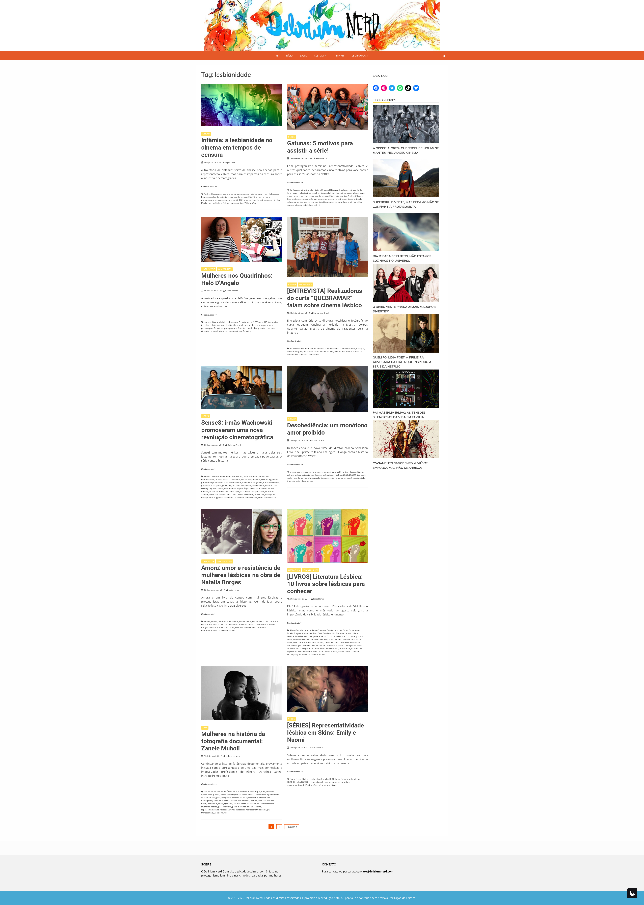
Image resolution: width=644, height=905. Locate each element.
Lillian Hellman (263, 196)
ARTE (204, 727)
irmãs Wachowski (271, 482)
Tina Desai (232, 494)
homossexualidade (210, 196)
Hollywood (273, 193)
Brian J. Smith (222, 479)
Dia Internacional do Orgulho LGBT (318, 779)
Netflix (351, 195)
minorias (263, 488)
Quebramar (313, 354)
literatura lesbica (316, 642)
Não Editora (262, 624)
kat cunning (333, 192)
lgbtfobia (228, 803)
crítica (345, 471)
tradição (291, 480)
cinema (232, 193)
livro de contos (231, 624)
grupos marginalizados (212, 482)
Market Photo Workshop (244, 803)
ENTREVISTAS (208, 269)
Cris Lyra (360, 348)
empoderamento (318, 636)
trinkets (298, 205)
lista (295, 642)
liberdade (361, 474)
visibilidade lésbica (267, 497)
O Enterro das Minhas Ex (313, 645)
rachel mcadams (295, 477)
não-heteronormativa (350, 642)
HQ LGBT (333, 639)
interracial (312, 192)
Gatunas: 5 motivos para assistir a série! (320, 147)
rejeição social (257, 491)
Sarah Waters (331, 651)
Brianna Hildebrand (330, 189)
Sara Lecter (318, 651)
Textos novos (384, 100)
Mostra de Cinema (343, 351)
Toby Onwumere (245, 494)
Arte (263, 791)
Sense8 (204, 494)
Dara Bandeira (324, 633)
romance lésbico (342, 477)
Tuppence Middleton (223, 497)
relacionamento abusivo (298, 202)
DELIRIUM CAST (360, 55)
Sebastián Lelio (358, 477)
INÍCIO (289, 55)
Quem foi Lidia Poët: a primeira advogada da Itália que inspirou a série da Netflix (402, 361)
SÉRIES (291, 136)
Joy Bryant (322, 192)
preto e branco (239, 806)
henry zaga (292, 192)
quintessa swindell (352, 198)
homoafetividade (301, 639)
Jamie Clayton (228, 485)
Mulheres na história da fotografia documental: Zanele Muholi (233, 741)
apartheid (244, 791)
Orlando (291, 648)
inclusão (302, 192)
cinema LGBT (335, 471)
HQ (265, 322)
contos (214, 621)
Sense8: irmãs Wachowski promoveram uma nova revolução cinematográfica (237, 430)
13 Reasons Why (297, 189)
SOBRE (303, 55)
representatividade (319, 202)
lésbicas (262, 800)
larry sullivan (302, 195)
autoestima (237, 476)
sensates (269, 491)
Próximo (291, 827)
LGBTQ (251, 196)
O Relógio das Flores (353, 645)
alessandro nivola (298, 471)
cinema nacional (347, 348)
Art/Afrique (255, 791)
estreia (290, 474)
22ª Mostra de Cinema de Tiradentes (307, 348)
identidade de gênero (252, 482)
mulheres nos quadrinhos (261, 325)
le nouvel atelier (229, 800)
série (211, 494)
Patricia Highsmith (304, 648)
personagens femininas (309, 198)
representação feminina (350, 648)
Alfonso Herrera (211, 476)
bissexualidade (219, 322)
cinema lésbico (332, 348)
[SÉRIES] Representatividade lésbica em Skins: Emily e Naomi (325, 732)
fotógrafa (216, 797)
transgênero (207, 497)
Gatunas (344, 189)
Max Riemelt (230, 488)
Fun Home (350, 636)
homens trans (238, 797)
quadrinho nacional (267, 328)
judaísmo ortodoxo (313, 474)
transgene (270, 494)
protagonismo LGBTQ (232, 200)
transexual (259, 494)
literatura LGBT (216, 624)
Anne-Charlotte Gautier (323, 630)
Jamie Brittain (341, 779)
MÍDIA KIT (339, 55)
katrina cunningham (349, 192)
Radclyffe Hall (332, 648)
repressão (329, 477)
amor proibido (313, 471)
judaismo (299, 474)
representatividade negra (258, 809)
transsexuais (207, 812)
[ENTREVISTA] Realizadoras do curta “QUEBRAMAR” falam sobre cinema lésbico (324, 298)
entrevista (308, 351)
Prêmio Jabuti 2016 (225, 627)
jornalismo (206, 325)
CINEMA (206, 133)
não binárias (341, 195)
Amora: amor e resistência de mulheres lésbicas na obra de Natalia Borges (240, 575)
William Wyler (251, 203)
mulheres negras (209, 806)
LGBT (331, 195)
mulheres (243, 325)
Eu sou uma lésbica (336, 636)
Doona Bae (246, 479)
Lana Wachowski (243, 485)
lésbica (244, 196)
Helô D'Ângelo (256, 322)
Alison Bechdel (297, 630)
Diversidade (234, 479)
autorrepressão (251, 476)
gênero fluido (356, 189)
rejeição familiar (242, 491)
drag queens (214, 794)
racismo (257, 806)
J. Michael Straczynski (211, 485)
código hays (256, 193)
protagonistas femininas (255, 200)
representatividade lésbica (299, 651)
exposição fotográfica (231, 794)
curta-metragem (295, 351)
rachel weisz (309, 477)
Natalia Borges (294, 645)
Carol (345, 630)
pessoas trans (224, 806)
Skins (334, 785)
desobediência (356, 471)
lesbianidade (234, 196)
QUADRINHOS (224, 269)
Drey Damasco (302, 636)
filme (265, 193)
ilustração (273, 322)
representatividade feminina (342, 202)
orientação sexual (209, 491)
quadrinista (218, 331)
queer (270, 200)
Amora (207, 621)
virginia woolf (300, 654)
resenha (239, 627)
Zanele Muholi (220, 812)
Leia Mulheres (218, 325)
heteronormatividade (228, 621)
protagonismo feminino (332, 198)
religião (319, 477)
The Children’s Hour (220, 203)
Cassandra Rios (309, 633)
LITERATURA (208, 561)
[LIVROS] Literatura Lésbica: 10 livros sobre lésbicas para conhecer (326, 584)
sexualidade (220, 494)
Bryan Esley (295, 779)
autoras (207, 322)
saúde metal (250, 627)
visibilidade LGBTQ (311, 205)
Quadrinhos (206, 331)
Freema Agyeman (269, 479)
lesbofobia (257, 621)
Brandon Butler (313, 189)
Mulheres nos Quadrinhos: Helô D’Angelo (237, 279)
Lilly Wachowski (216, 488)
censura (224, 193)
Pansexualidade (226, 491)
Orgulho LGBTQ (300, 782)
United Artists (237, 203)
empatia (256, 479)
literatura (302, 642)
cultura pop (232, 322)
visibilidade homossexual (245, 497)
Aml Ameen (225, 476)
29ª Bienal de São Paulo (215, 791)
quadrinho (252, 328)
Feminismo (244, 322)
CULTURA (319, 55)
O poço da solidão (334, 645)
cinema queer (243, 193)
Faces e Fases (248, 794)
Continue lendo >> (209, 186)
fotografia (226, 797)
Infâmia (223, 196)
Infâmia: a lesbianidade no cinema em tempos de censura (236, 147)
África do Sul (233, 791)
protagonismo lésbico (211, 200)
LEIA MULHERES (224, 561)
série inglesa (325, 785)
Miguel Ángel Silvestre (247, 488)
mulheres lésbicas (247, 624)
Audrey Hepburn (211, 193)
